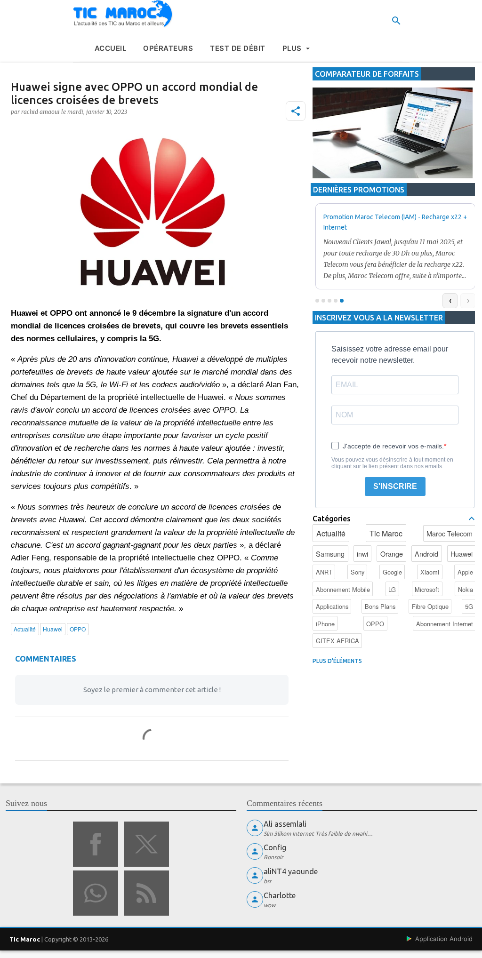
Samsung (330, 554)
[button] (295, 111)
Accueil (111, 48)
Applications (332, 606)
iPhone (325, 623)
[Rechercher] (396, 20)
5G (469, 606)
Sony (357, 571)
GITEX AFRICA (337, 640)
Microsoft (427, 589)
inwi (362, 554)
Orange (391, 554)
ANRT (324, 571)
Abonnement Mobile (343, 589)
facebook (95, 844)
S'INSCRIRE (395, 486)
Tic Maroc (386, 533)
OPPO (375, 623)
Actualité (330, 533)
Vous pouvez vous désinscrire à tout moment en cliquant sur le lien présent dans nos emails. (392, 463)
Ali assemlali (285, 824)
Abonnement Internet (444, 623)
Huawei (461, 554)
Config (275, 847)
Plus (292, 48)
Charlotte (280, 895)
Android (426, 554)
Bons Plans (380, 606)
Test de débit (237, 48)
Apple (465, 571)
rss (146, 893)
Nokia (465, 589)
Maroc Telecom (449, 533)
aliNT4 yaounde (291, 871)
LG (392, 589)
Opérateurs (168, 48)
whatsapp (95, 893)
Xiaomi (429, 571)
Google (392, 571)
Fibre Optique (430, 606)
